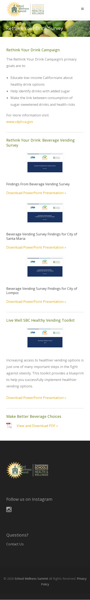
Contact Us (15, 544)
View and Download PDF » (37, 425)
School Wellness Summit (31, 579)
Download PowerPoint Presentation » (36, 193)
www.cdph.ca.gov (19, 121)
